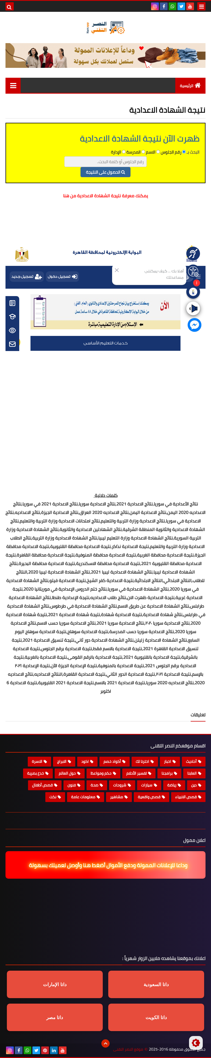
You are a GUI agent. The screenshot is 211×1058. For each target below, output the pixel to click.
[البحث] (9, 6)
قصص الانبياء (186, 796)
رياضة (171, 785)
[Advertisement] (105, 224)
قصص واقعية (149, 796)
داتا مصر (54, 1017)
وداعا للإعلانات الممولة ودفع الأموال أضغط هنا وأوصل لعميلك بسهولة (104, 865)
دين (194, 785)
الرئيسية (186, 85)
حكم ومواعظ (101, 773)
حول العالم (67, 773)
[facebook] (164, 6)
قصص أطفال (42, 785)
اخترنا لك (142, 761)
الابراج (61, 761)
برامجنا (167, 773)
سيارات (146, 785)
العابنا (192, 773)
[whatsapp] (172, 6)
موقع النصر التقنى (128, 1049)
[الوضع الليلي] (196, 1043)
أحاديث (191, 761)
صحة (94, 785)
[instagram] (155, 6)
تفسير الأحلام (136, 773)
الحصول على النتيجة (103, 172)
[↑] (105, 1043)
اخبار (167, 761)
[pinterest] (45, 1050)
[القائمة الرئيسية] (13, 85)
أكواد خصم (112, 761)
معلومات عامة (83, 796)
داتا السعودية (156, 984)
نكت (52, 796)
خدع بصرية (35, 773)
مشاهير (116, 796)
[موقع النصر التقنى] (105, 27)
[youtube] (190, 6)
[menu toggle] (201, 6)
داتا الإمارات (55, 984)
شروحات (119, 785)
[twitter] (181, 6)
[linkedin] (54, 1050)
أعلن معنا (186, 101)
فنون (72, 785)
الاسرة (37, 761)
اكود (85, 761)
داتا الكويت (156, 1017)
